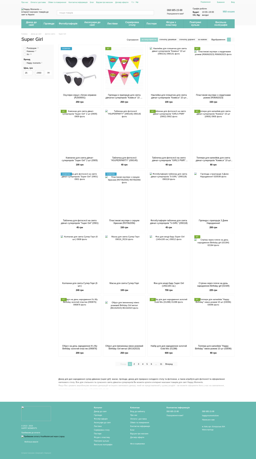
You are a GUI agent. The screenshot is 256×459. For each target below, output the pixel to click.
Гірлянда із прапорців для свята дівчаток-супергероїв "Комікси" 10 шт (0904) (124, 98)
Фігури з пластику (171, 23)
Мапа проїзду (207, 430)
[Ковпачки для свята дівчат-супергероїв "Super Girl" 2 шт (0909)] (80, 132)
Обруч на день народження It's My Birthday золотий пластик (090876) (79, 347)
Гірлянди (49, 23)
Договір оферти (121, 2)
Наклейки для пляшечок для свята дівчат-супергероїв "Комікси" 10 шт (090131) (169, 98)
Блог (92, 2)
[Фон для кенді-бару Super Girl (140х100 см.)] (169, 257)
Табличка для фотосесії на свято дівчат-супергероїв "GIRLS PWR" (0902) (169, 160)
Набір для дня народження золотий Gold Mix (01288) (169, 347)
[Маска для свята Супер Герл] (124, 257)
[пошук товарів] (151, 12)
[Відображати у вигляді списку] (233, 40)
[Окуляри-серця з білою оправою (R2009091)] (80, 69)
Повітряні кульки (195, 23)
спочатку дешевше (167, 39)
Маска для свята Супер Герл (124, 283)
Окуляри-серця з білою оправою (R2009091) (79, 96)
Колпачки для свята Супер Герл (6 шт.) (79, 284)
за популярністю (149, 39)
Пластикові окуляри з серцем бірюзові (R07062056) (124, 221)
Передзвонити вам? (175, 14)
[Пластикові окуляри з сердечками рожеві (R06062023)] (213, 69)
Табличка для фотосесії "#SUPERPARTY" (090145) (124, 159)
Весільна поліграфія (220, 23)
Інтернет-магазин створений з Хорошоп (36, 453)
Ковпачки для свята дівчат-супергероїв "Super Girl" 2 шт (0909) (80, 159)
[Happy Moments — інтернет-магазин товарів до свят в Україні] (36, 413)
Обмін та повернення (57, 2)
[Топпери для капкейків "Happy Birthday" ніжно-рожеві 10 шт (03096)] (213, 320)
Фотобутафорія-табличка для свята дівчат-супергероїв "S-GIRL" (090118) (169, 221)
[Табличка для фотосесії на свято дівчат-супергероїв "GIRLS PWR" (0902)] (169, 132)
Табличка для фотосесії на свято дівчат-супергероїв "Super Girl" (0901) (80, 221)
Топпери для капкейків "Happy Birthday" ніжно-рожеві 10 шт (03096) (213, 347)
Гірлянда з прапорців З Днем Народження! (213, 221)
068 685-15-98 (174, 10)
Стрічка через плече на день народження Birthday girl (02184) (213, 284)
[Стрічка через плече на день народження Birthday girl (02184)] (213, 257)
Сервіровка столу (132, 23)
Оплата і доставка (38, 2)
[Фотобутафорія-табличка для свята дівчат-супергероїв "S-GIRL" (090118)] (169, 195)
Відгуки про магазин (104, 2)
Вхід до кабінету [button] (137, 411)
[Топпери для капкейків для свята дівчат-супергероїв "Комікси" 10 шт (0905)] (213, 132)
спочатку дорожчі (187, 39)
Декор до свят (31, 23)
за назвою (202, 39)
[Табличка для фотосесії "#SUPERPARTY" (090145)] (124, 132)
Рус (132, 2)
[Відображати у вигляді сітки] (229, 40)
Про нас (24, 2)
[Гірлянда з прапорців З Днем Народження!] (213, 195)
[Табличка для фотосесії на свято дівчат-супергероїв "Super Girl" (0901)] (80, 195)
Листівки (112, 23)
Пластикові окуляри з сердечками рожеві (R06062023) (213, 96)
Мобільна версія (31, 442)
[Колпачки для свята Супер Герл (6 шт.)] (80, 257)
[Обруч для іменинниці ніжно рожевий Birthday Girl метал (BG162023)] (124, 320)
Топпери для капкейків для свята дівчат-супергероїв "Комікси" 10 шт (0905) (213, 160)
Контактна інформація (78, 2)
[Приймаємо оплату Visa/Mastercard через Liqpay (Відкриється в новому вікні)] (43, 436)
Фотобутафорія (68, 23)
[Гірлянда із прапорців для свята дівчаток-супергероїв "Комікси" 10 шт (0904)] (124, 69)
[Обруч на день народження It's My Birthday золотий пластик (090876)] (80, 320)
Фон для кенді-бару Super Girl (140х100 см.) (169, 284)
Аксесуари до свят (92, 23)
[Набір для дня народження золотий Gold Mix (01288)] (169, 320)
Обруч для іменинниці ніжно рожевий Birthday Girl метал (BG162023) (124, 347)
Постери (152, 23)
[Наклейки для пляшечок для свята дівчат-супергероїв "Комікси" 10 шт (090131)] (169, 69)
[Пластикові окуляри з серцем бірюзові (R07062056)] (124, 195)
